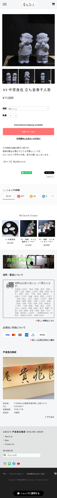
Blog (7, 440)
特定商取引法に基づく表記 (35, 474)
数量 (5, 115)
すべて (8, 196)
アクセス (50, 417)
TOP (4, 474)
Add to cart (28, 131)
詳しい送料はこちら (46, 321)
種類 (5, 108)
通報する (50, 177)
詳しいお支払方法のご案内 (43, 340)
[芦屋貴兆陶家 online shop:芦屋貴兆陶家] (28, 378)
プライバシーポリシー (16, 474)
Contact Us (9, 444)
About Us (9, 436)
